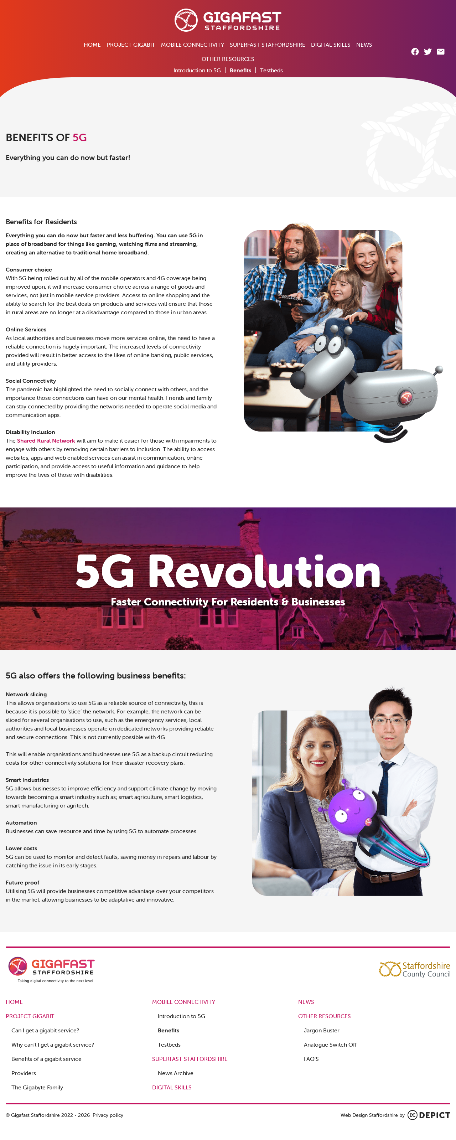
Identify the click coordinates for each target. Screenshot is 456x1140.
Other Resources (228, 58)
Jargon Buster (322, 1030)
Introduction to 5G (197, 70)
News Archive (175, 1073)
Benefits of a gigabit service (46, 1058)
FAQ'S (311, 1058)
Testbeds (271, 70)
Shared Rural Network (46, 440)
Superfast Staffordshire (267, 44)
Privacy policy (108, 1115)
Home (92, 44)
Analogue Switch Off (330, 1044)
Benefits (240, 70)
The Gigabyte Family (37, 1087)
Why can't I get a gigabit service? (52, 1044)
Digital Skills (331, 44)
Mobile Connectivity (192, 44)
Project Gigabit (131, 44)
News (364, 44)
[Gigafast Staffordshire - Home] (228, 20)
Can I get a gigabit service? (45, 1030)
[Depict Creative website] (429, 1115)
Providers (23, 1073)
